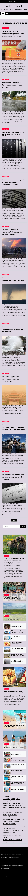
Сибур (13, 832)
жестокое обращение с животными (12, 839)
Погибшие (10, 821)
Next (14, 520)
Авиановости (6, 798)
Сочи (23, 835)
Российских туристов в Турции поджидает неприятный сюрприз (14, 726)
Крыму (4, 810)
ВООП (17, 801)
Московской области (9, 816)
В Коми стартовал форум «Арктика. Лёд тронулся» (17, 631)
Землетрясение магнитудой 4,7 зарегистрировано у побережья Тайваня (13, 182)
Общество (13, 819)
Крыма (24, 807)
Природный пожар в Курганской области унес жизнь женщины (12, 232)
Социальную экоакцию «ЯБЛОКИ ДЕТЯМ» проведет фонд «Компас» (17, 643)
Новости (6, 688)
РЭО (4, 828)
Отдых (5, 821)
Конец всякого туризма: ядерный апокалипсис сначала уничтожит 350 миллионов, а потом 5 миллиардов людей (14, 692)
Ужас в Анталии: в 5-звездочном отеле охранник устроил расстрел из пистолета (16, 753)
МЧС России (20, 810)
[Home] (3, 13)
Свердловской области (9, 830)
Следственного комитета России (12, 835)
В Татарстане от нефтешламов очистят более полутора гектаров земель (13, 619)
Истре (4, 807)
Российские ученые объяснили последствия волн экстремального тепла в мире (13, 427)
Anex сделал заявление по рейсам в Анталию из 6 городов (17, 783)
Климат (9, 807)
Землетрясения (7, 805)
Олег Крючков (20, 819)
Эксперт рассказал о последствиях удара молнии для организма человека (13, 33)
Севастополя (20, 830)
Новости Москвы (19, 816)
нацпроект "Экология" (18, 842)
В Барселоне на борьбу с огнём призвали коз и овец (17, 655)
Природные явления (8, 826)
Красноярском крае (16, 807)
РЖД (23, 826)
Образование (6, 819)
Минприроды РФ (19, 812)
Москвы (14, 814)
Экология (6, 556)
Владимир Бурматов (8, 803)
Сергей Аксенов (7, 832)
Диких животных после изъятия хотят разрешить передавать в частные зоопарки (14, 559)
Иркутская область (17, 805)
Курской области (11, 810)
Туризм (5, 837)
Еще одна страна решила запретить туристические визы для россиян (17, 759)
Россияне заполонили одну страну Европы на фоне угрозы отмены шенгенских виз (17, 765)
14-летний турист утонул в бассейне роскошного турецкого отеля (17, 777)
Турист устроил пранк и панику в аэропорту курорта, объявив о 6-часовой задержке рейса (17, 771)
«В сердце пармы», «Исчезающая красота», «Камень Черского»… (17, 661)
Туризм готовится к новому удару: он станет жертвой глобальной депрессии (17, 789)
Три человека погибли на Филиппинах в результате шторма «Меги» (12, 85)
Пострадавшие (17, 821)
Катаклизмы (5, 28)
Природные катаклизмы (9, 823)
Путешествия (18, 826)
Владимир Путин (18, 803)
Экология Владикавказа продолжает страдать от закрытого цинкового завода (17, 649)
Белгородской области (9, 801)
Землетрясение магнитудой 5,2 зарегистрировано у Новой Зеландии (13, 477)
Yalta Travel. (14, 6)
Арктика (13, 798)
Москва (5, 814)
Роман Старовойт (10, 828)
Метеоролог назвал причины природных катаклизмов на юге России (13, 329)
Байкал (18, 798)
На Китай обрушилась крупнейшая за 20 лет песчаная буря (10, 379)
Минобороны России (8, 812)
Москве (10, 814)
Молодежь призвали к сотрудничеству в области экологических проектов (13, 598)
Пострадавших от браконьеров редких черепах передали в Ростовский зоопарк (16, 625)
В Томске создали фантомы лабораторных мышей (17, 637)
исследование (7, 842)
